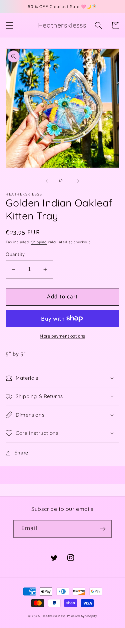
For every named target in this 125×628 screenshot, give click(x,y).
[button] (9, 25)
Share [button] (21, 452)
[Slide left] (46, 181)
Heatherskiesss (53, 616)
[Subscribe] (102, 529)
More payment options (62, 336)
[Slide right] (78, 181)
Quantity (15, 254)
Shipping (39, 242)
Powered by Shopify (82, 616)
